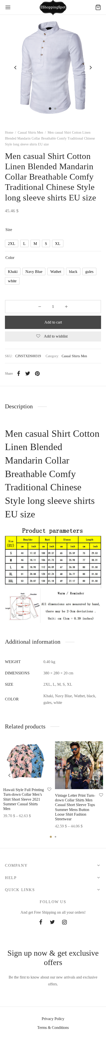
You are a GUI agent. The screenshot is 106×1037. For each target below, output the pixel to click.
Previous (15, 67)
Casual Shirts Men (30, 132)
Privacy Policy (53, 1019)
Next (91, 67)
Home (9, 132)
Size (8, 229)
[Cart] (98, 7)
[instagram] (64, 922)
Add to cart (53, 322)
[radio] (11, 243)
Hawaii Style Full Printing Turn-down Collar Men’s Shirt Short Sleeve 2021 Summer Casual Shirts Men (23, 799)
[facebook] (41, 922)
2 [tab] (55, 837)
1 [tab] (51, 837)
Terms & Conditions (53, 1027)
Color (9, 258)
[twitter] (52, 922)
